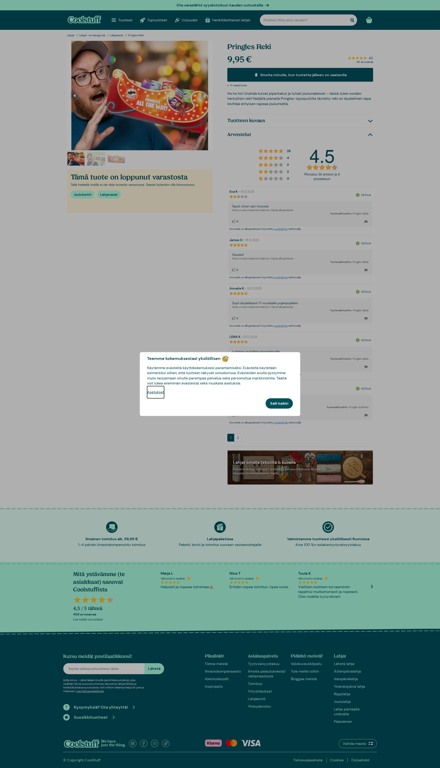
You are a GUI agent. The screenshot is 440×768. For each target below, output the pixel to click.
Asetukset (155, 392)
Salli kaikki (279, 403)
